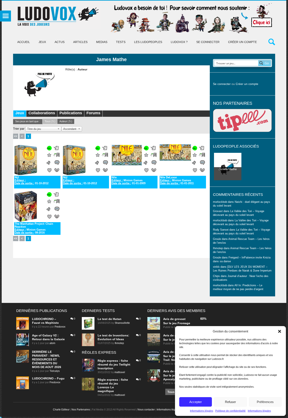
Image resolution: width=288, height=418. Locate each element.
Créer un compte (242, 42)
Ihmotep (218, 248)
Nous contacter (146, 409)
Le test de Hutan (109, 319)
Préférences (265, 402)
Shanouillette (122, 322)
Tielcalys (55, 371)
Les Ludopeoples (148, 42)
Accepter (195, 402)
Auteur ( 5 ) (65, 121)
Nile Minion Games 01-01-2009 (128, 180)
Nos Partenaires (80, 409)
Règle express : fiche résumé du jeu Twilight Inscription (114, 364)
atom (52, 343)
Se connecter (207, 42)
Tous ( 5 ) (50, 121)
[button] (279, 331)
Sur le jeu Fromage (176, 323)
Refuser (230, 402)
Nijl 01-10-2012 (31, 180)
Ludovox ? (179, 42)
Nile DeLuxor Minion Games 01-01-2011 (177, 180)
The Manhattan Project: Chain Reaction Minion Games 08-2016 (34, 228)
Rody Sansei (221, 229)
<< (15, 136)
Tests (120, 42)
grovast (180, 319)
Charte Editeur (61, 409)
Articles (80, 42)
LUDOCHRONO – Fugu (48, 378)
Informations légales (201, 410)
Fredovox (60, 326)
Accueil (23, 42)
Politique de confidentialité (230, 410)
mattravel (119, 372)
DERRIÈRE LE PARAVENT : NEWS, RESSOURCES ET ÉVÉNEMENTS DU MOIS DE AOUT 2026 (46, 359)
